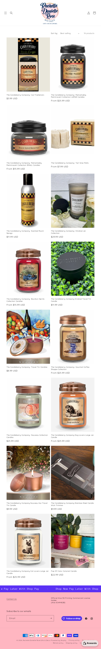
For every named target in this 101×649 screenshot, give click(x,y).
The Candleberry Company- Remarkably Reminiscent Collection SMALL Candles (24, 164)
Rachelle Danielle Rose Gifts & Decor (37, 640)
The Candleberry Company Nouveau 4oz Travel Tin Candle (27, 504)
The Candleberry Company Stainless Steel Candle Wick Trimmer (72, 504)
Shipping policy (71, 643)
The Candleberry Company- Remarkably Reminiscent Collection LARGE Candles (68, 96)
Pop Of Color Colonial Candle (64, 571)
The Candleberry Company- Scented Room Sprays (25, 232)
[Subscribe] (51, 618)
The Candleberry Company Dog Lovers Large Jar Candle (72, 436)
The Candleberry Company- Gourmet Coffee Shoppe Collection (70, 368)
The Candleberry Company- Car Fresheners (25, 95)
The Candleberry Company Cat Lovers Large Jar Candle (28, 572)
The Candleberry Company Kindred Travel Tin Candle (71, 300)
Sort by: (54, 33)
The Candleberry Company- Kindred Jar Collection (68, 232)
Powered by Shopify (58, 640)
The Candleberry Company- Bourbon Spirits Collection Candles (25, 300)
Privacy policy (74, 640)
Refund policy (58, 643)
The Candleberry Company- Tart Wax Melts (70, 163)
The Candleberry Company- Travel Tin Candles (27, 367)
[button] (5, 13)
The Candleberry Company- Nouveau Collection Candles (27, 436)
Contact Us (12, 599)
